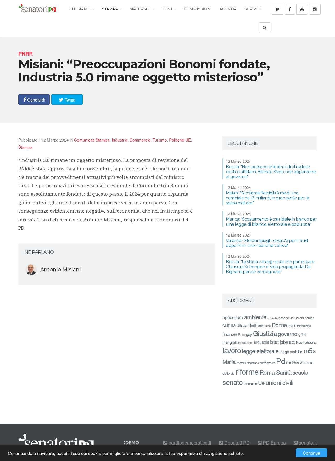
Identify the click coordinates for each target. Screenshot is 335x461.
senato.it (307, 442)
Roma (267, 372)
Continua (311, 452)
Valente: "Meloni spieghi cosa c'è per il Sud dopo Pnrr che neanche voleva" (267, 243)
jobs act (287, 342)
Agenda (228, 9)
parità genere (267, 363)
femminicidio (304, 326)
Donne (279, 325)
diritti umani (264, 326)
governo (287, 334)
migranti (241, 363)
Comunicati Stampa (92, 140)
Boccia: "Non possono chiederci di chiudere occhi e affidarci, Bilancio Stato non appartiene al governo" (271, 171)
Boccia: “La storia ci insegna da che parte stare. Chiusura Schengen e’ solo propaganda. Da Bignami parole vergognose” (270, 266)
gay (249, 334)
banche (283, 317)
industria (261, 342)
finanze (229, 334)
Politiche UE (180, 140)
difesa (242, 325)
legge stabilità (291, 351)
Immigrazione (245, 342)
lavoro (231, 350)
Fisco (241, 334)
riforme (247, 371)
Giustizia (265, 333)
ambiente (255, 317)
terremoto (250, 383)
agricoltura (232, 317)
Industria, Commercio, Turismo (139, 140)
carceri (309, 317)
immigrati (229, 342)
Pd (280, 361)
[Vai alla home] (37, 9)
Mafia (229, 362)
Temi (168, 9)
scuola (300, 372)
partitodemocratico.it (189, 442)
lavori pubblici (306, 342)
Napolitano (253, 363)
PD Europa (273, 442)
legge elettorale (260, 351)
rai (288, 362)
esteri (292, 325)
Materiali (141, 9)
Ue (261, 382)
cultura (229, 325)
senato (232, 382)
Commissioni (198, 9)
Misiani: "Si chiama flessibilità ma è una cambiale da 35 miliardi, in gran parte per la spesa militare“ (267, 197)
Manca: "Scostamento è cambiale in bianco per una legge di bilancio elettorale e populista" (271, 222)
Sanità (284, 372)
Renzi (298, 362)
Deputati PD (236, 442)
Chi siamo (80, 9)
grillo (302, 334)
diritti (253, 325)
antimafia (272, 318)
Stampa (110, 9)
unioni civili (279, 382)
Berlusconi (297, 318)
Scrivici (252, 9)
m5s (310, 350)
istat (274, 341)
